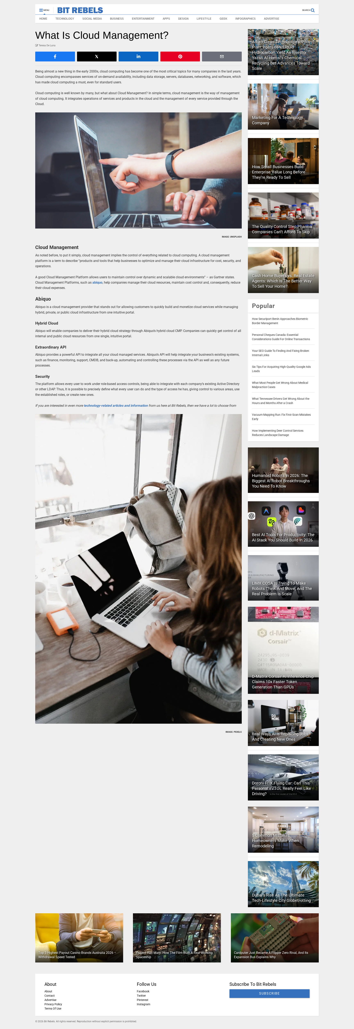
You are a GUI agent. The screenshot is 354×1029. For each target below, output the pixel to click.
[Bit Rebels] (78, 11)
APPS (166, 18)
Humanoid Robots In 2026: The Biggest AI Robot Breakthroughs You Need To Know (281, 481)
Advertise (50, 1000)
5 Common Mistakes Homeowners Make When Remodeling (275, 840)
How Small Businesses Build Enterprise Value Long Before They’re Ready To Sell (278, 172)
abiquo (97, 282)
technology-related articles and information (116, 406)
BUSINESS (117, 18)
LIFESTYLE (204, 18)
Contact (49, 995)
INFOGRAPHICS (245, 18)
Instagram (143, 1004)
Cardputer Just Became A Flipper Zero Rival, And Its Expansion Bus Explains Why (271, 955)
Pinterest (142, 1000)
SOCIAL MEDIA (92, 18)
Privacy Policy (53, 1004)
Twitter (141, 995)
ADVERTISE (271, 18)
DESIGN (183, 18)
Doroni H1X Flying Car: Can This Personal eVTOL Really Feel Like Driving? (281, 788)
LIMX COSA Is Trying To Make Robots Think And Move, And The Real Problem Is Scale (282, 588)
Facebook (143, 991)
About (48, 991)
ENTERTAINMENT (143, 18)
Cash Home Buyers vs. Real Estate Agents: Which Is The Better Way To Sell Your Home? (283, 281)
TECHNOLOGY (65, 18)
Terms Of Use (52, 1008)
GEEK (223, 18)
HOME (43, 18)
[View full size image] (138, 170)
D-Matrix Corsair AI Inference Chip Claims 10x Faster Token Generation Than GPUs (283, 681)
